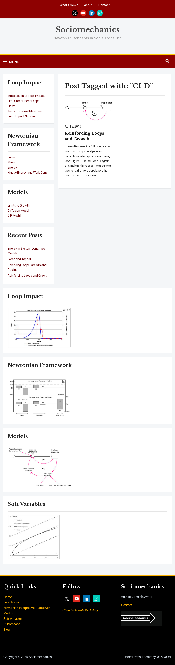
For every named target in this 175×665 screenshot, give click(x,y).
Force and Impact (19, 259)
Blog (6, 629)
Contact (104, 5)
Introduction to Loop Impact (26, 95)
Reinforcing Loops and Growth (28, 275)
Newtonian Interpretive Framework (27, 608)
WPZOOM (164, 657)
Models (8, 613)
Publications (11, 624)
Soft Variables (13, 618)
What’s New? (69, 5)
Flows (11, 106)
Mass (11, 162)
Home (7, 597)
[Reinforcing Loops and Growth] (89, 110)
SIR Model (14, 215)
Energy (12, 167)
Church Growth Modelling (80, 610)
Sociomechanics (87, 29)
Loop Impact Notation (22, 116)
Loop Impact (12, 602)
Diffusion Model (18, 210)
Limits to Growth (19, 205)
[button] (11, 61)
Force (11, 157)
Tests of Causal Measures (25, 111)
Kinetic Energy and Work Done (28, 172)
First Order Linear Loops (23, 101)
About (88, 5)
